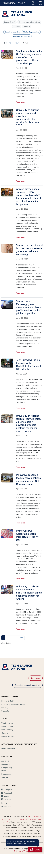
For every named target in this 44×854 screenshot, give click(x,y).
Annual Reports (7, 736)
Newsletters (6, 806)
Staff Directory (7, 730)
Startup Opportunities (31, 32)
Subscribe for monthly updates (27, 685)
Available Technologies (21, 36)
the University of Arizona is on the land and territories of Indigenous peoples (22, 819)
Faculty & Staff (9, 22)
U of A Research (8, 748)
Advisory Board (7, 726)
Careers (4, 733)
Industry (17, 26)
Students (26, 26)
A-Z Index (5, 761)
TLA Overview (7, 723)
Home (8, 43)
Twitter (7, 796)
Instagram (8, 790)
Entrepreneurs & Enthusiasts (29, 22)
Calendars (5, 764)
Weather (4, 777)
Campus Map (6, 767)
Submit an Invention (12, 32)
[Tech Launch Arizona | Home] (22, 14)
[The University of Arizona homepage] (13, 3)
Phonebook (6, 774)
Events (4, 803)
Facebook (8, 793)
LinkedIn (7, 799)
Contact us (35, 678)
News (17, 43)
